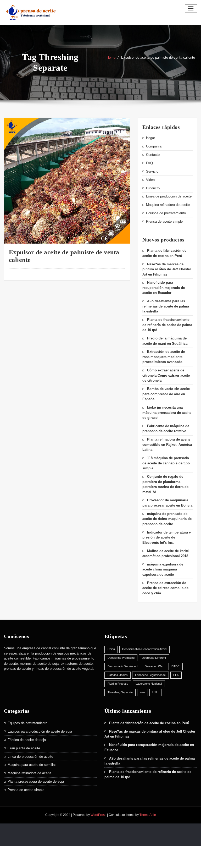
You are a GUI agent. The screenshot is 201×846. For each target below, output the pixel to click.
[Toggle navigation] (191, 8)
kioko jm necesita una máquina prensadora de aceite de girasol (166, 412)
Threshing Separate (120, 692)
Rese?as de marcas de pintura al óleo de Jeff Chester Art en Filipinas (166, 269)
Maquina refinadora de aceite (168, 205)
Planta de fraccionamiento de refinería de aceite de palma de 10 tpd (167, 325)
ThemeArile (147, 815)
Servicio (152, 171)
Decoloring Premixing (121, 657)
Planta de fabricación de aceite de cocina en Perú (149, 723)
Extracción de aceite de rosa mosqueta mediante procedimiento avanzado (163, 357)
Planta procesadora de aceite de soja (36, 781)
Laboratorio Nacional (149, 683)
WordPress (98, 815)
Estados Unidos (118, 675)
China (111, 649)
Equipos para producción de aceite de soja (40, 731)
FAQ (149, 163)
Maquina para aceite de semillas (32, 765)
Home (111, 57)
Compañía (153, 146)
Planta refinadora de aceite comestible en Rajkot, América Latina (167, 444)
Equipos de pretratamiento (166, 213)
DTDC (175, 666)
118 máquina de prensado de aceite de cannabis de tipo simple (166, 463)
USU (155, 692)
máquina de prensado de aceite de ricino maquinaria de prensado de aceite (167, 519)
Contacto (153, 155)
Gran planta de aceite (24, 748)
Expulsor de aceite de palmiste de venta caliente (158, 57)
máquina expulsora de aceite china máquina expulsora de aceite (162, 569)
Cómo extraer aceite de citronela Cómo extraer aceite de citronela (166, 375)
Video (150, 180)
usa (142, 692)
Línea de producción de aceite (169, 196)
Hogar (150, 138)
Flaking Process (118, 683)
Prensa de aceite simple (164, 221)
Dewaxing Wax (154, 666)
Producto (153, 188)
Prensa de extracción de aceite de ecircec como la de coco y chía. (165, 588)
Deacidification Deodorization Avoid (144, 649)
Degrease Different (154, 657)
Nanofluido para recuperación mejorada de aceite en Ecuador (163, 288)
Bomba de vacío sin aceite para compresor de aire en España (166, 394)
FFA (175, 675)
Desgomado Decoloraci (122, 666)
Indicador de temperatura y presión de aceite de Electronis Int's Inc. (166, 537)
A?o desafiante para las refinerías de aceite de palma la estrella (165, 306)
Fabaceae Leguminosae (150, 675)
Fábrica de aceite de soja (27, 740)
